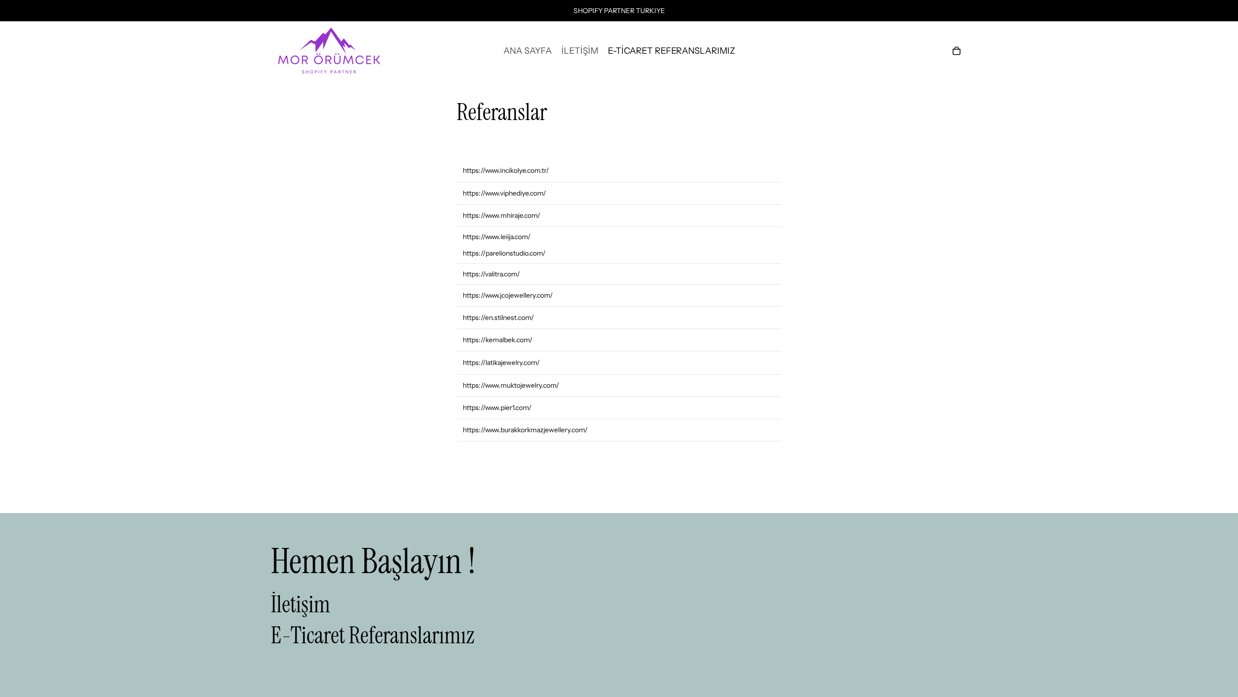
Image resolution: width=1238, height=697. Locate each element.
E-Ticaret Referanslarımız (372, 635)
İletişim (300, 604)
